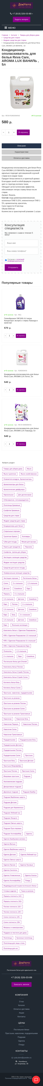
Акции (21, 1013)
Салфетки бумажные (11, 510)
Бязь (13, 615)
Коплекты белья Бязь (11, 682)
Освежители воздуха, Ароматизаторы (18, 479)
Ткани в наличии (27, 891)
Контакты (21, 1017)
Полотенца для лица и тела (14, 943)
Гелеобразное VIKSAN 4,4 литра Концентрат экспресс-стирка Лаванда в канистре (21, 320)
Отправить (13, 267)
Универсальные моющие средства (17, 573)
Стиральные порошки (12, 531)
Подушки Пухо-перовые (12, 828)
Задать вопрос (22, 19)
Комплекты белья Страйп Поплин (16, 672)
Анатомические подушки (13, 781)
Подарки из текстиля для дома (15, 933)
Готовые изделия (10, 891)
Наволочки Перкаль (11, 724)
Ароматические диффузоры (14, 489)
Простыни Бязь (9, 761)
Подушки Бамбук (29, 792)
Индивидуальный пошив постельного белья (20, 886)
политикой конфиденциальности (16, 260)
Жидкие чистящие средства (14, 562)
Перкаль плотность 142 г (13, 896)
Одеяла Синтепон (10, 870)
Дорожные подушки (11, 792)
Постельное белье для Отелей (15, 661)
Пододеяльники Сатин (12, 755)
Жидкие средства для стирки (14, 521)
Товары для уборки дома (13, 469)
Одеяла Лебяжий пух (28, 854)
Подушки (27, 776)
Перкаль (7, 594)
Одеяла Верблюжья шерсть (14, 849)
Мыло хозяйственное (29, 474)
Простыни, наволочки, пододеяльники (18, 693)
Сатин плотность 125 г (12, 917)
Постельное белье (30, 578)
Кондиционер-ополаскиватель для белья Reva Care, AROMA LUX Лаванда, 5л (21, 429)
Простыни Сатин (28, 771)
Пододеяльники (9, 740)
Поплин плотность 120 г (13, 912)
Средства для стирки (11, 515)
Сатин (6, 583)
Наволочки (8, 719)
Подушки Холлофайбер (12, 834)
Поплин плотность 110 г (12, 907)
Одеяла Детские (10, 854)
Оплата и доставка (21, 1009)
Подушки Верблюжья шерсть (14, 797)
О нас (21, 1002)
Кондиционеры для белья (13, 526)
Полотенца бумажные (12, 505)
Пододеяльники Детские (13, 745)
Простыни (29, 755)
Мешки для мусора (29, 542)
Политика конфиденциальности (16, 1078)
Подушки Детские (10, 802)
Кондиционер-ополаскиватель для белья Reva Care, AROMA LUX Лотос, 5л (21, 375)
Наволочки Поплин (30, 724)
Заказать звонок (21, 984)
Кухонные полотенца (24, 938)
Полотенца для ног (11, 948)
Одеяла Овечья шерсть (12, 860)
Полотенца (8, 938)
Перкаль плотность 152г (13, 901)
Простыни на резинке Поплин (15, 703)
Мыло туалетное (10, 474)
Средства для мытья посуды (14, 568)
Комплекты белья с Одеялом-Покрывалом (20, 630)
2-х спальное (18, 583)
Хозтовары (26, 536)
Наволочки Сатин (10, 729)
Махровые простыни (11, 776)
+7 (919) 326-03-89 (22, 13)
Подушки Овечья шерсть (13, 823)
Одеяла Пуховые (26, 865)
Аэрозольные (9, 495)
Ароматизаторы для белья (14, 484)
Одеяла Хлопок (31, 875)
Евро (28, 588)
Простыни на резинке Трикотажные (17, 714)
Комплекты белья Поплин (13, 667)
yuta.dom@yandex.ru (22, 1058)
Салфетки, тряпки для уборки (15, 552)
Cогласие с (16, 260)
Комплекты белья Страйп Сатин (16, 677)
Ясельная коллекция (20, 625)
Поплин (15, 604)
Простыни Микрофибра (12, 766)
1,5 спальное (32, 583)
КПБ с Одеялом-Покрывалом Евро (17, 646)
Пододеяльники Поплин (13, 750)
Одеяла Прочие (9, 865)
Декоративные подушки (12, 787)
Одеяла (29, 834)
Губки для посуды (10, 542)
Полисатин (8, 651)
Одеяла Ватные (9, 844)
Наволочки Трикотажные (13, 734)
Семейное (18, 588)
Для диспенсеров (24, 495)
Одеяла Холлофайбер (12, 880)
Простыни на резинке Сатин (14, 708)
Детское (7, 588)
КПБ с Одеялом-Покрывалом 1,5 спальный (20, 635)
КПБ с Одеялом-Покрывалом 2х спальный (19, 641)
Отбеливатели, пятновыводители (16, 500)
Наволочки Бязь (22, 719)
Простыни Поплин (10, 771)
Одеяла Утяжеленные (12, 875)
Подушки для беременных (13, 807)
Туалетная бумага (10, 536)
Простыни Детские (26, 761)
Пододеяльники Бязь (28, 740)
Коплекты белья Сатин (12, 688)
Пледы (27, 880)
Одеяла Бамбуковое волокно (14, 839)
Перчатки (28, 547)
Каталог (21, 1005)
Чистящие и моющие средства (15, 557)
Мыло (29, 469)
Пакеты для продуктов (12, 547)
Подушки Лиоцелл (10, 818)
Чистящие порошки (11, 578)
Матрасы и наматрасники (13, 927)
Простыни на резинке (12, 698)
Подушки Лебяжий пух (12, 813)
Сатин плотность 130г (12, 922)
